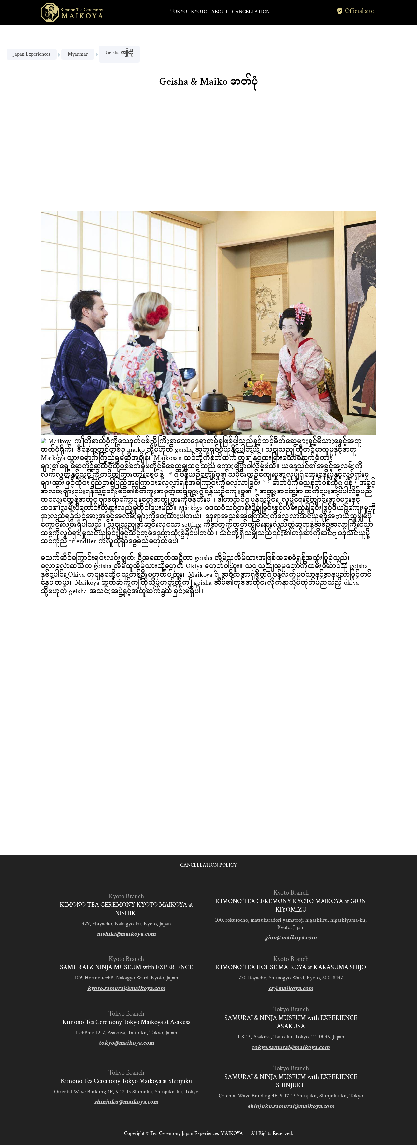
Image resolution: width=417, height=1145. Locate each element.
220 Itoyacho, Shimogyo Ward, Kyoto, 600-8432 (290, 977)
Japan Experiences (31, 54)
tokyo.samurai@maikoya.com (291, 1047)
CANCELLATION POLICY (208, 865)
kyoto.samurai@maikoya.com (126, 988)
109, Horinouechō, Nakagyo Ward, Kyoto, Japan (126, 977)
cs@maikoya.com (290, 988)
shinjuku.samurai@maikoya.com (291, 1106)
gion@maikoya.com (291, 937)
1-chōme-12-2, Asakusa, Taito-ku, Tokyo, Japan (126, 1032)
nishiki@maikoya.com (126, 934)
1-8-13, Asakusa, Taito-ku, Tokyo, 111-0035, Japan (290, 1036)
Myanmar (78, 54)
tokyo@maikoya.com (126, 1043)
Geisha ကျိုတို (119, 52)
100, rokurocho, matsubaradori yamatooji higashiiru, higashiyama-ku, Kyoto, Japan (291, 924)
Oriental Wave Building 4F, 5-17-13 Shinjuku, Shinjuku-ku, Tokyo (126, 1091)
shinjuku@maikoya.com (126, 1102)
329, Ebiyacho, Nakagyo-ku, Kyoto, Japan (126, 923)
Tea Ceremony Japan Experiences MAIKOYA (196, 1133)
